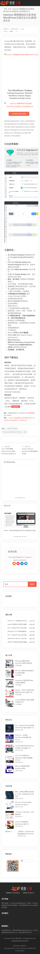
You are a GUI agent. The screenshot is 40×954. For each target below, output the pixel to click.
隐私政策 (19, 941)
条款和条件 (25, 941)
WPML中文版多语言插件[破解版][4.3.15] (18, 642)
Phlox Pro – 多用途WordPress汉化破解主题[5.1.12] (18, 621)
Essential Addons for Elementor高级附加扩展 (20, 489)
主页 (5, 9)
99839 (6, 29)
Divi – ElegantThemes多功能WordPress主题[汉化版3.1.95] (18, 635)
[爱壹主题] (10, 3)
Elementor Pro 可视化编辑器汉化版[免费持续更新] (18, 631)
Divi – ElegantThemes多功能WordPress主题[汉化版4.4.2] (18, 628)
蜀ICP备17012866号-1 (20, 946)
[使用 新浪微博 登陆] (18, 563)
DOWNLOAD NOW (19, 114)
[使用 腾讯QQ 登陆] (14, 563)
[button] (15, 497)
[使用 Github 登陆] (25, 563)
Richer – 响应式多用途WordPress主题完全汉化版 (20, 530)
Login (27, 557)
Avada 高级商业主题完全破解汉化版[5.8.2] (18, 624)
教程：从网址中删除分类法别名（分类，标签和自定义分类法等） (24, 794)
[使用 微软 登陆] (22, 563)
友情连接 (14, 941)
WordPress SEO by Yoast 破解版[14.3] (18, 638)
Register (19, 557)
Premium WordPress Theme (12, 432)
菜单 (37, 3)
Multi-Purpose (12, 428)
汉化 (9, 9)
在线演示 (15, 407)
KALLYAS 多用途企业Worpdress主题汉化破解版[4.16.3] (24, 758)
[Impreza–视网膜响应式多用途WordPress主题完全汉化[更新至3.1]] (20, 68)
